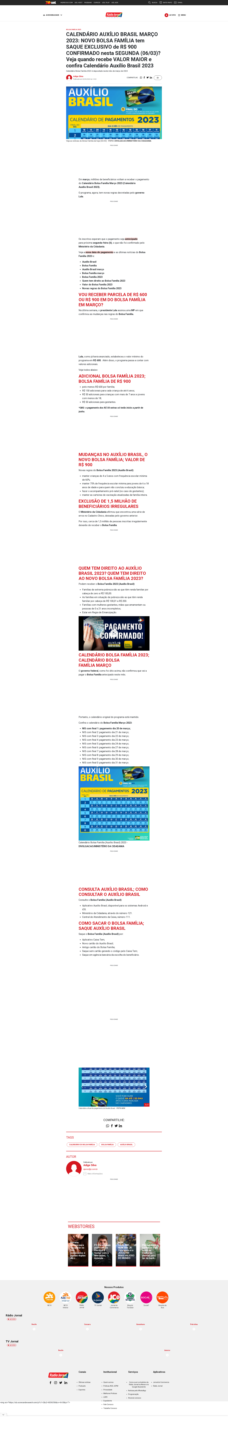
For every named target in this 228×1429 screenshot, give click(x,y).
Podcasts (82, 1386)
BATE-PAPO (167, 2)
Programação (133, 1394)
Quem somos (108, 1382)
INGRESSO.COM (66, 2)
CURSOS (97, 2)
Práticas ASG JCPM (110, 1386)
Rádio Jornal (157, 1386)
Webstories (81, 1226)
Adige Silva (78, 76)
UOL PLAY (106, 2)
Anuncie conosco (134, 1398)
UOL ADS (115, 2)
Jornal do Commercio (161, 1382)
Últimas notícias (84, 1382)
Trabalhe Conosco (110, 1408)
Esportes (82, 1390)
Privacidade (107, 1390)
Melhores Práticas (110, 1393)
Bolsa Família (107, 1145)
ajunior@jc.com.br (90, 1169)
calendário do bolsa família (82, 1145)
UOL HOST (78, 2)
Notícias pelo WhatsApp (137, 1391)
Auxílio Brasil (126, 1145)
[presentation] (146, 1087)
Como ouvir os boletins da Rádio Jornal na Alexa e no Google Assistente (139, 1384)
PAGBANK (88, 2)
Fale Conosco (108, 1404)
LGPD (105, 1397)
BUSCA (154, 2)
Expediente (107, 1401)
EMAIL (180, 2)
